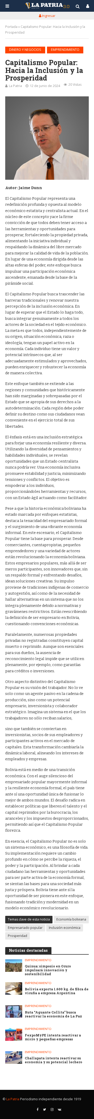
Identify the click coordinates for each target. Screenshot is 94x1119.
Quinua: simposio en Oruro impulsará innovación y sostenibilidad (48, 970)
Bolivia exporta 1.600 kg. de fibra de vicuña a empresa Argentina (57, 991)
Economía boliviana (71, 919)
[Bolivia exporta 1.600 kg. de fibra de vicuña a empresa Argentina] (13, 988)
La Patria (15, 86)
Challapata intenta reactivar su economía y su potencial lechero (53, 1060)
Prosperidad (17, 936)
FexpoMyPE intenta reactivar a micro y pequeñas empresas (53, 1037)
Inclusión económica (64, 927)
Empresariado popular (25, 927)
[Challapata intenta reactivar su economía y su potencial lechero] (13, 1057)
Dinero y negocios (25, 49)
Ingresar (48, 15)
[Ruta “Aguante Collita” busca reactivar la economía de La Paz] (13, 1011)
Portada (11, 26)
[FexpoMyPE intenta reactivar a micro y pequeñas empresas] (13, 1034)
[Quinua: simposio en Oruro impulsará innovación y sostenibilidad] (13, 965)
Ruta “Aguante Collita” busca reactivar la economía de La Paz (53, 1014)
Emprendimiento (65, 49)
